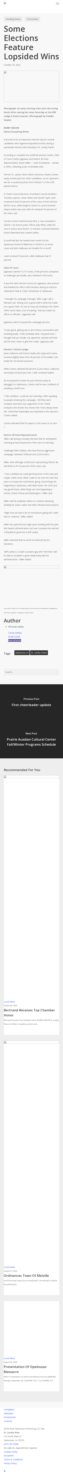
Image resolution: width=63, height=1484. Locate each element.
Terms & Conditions (13, 1459)
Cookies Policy (11, 1451)
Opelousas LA (22, 652)
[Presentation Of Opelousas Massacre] (31, 1346)
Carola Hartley (15, 632)
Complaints (9, 1409)
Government (10, 1417)
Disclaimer (9, 1455)
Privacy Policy (10, 1463)
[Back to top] (31, 1482)
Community (32, 19)
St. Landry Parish (39, 652)
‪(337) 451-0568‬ (11, 1444)
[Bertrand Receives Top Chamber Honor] (31, 905)
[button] (57, 3)
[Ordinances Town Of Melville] (31, 1168)
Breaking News (13, 19)
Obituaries (8, 1413)
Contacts (8, 1421)
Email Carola (14, 636)
